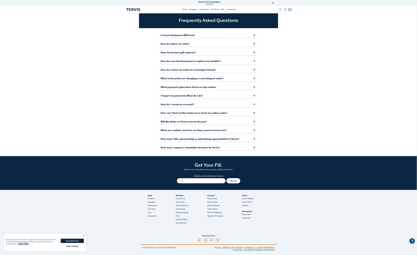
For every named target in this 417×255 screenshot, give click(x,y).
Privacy (218, 248)
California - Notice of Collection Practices (208, 176)
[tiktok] (199, 240)
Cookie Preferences (266, 248)
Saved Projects (213, 205)
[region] (44, 242)
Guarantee (180, 202)
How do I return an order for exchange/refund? (188, 69)
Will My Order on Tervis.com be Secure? (184, 121)
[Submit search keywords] (280, 9)
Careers (245, 205)
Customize (231, 9)
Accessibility (249, 248)
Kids (222, 9)
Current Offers (182, 219)
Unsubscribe (181, 223)
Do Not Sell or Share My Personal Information (254, 250)
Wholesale (246, 214)
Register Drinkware (215, 216)
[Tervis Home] (133, 9)
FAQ (177, 216)
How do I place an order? (175, 43)
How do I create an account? (177, 104)
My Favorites (212, 202)
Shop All (151, 199)
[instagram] (205, 240)
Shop (185, 9)
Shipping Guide (182, 212)
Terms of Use (228, 248)
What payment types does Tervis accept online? (188, 87)
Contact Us (180, 199)
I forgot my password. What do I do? (182, 95)
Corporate (246, 218)
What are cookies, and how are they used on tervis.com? (194, 130)
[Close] (83, 235)
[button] (233, 2)
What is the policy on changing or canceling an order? (192, 78)
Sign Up (233, 181)
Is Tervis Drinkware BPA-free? (178, 35)
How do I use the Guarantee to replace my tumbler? (191, 61)
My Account (212, 199)
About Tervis (247, 202)
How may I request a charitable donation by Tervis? (190, 147)
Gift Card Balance (214, 212)
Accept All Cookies (72, 241)
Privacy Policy (23, 244)
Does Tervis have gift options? (178, 52)
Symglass (193, 9)
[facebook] (211, 240)
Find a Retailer (248, 199)
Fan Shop (215, 9)
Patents (238, 248)
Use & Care (180, 209)
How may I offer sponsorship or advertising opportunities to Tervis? (200, 138)
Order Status (212, 209)
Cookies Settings (72, 246)
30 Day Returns (182, 205)
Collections (204, 9)
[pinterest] (218, 240)
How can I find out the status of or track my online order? (194, 112)
